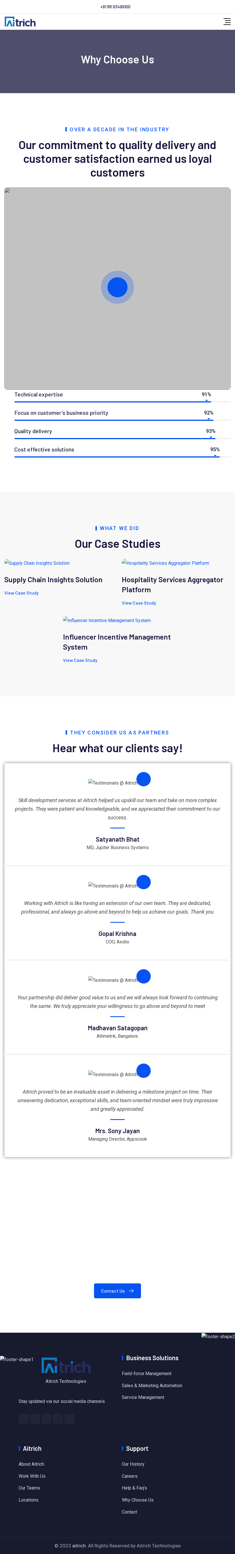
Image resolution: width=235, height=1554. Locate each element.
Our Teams (29, 1488)
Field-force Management (146, 1373)
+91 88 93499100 (115, 6)
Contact (129, 1512)
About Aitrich (31, 1464)
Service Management (143, 1397)
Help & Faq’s (134, 1488)
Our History (133, 1464)
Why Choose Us (138, 1500)
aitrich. (79, 1546)
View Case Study (21, 592)
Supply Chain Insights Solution (53, 579)
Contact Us (113, 1290)
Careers (130, 1476)
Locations (28, 1500)
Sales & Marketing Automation (152, 1385)
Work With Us (32, 1476)
